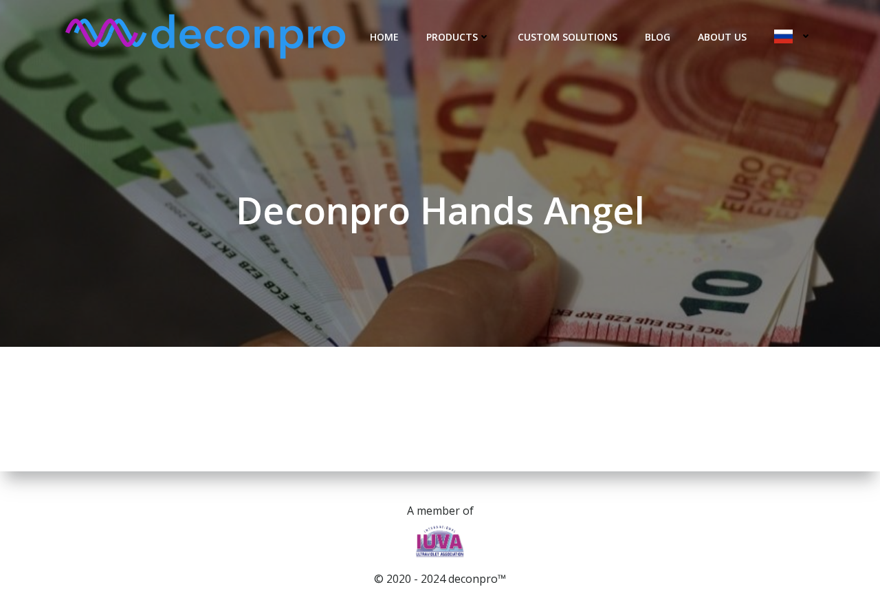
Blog (657, 36)
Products (452, 36)
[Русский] (793, 36)
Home (384, 36)
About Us (722, 36)
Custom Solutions (567, 36)
